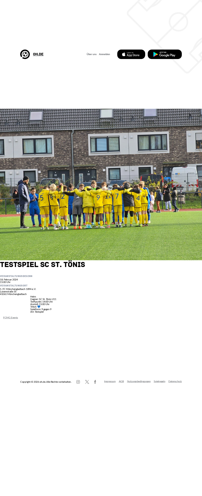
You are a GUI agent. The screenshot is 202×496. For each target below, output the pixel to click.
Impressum (110, 381)
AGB (121, 381)
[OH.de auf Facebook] (95, 382)
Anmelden (104, 54)
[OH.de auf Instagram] (78, 382)
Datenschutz (175, 381)
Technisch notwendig (5, 477)
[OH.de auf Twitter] (87, 382)
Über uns (91, 54)
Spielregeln (159, 381)
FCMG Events (9, 317)
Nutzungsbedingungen (139, 381)
